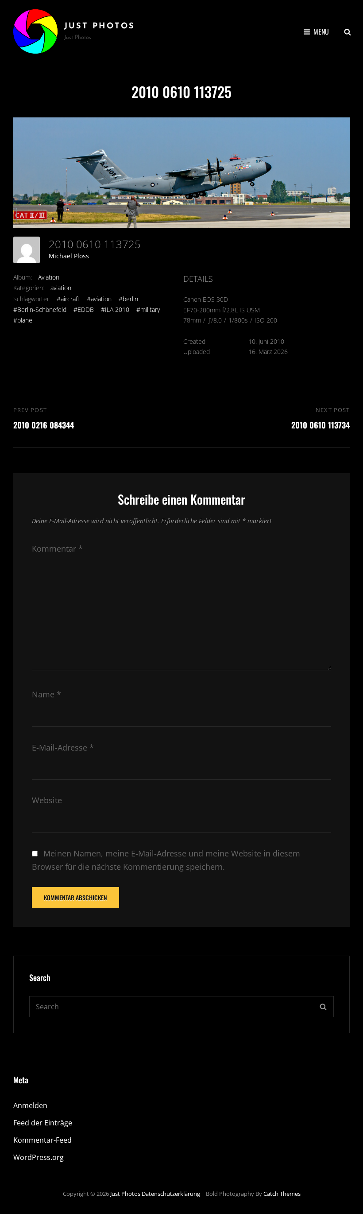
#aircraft (68, 299)
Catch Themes (282, 1194)
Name (46, 694)
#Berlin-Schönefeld (39, 309)
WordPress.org (38, 1157)
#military (148, 309)
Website (47, 800)
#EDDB (83, 309)
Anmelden (30, 1105)
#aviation (99, 299)
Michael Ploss (69, 256)
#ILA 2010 (115, 309)
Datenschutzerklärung (171, 1194)
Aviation (48, 277)
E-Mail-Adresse (63, 747)
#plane (22, 320)
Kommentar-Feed (42, 1140)
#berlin (128, 299)
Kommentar (57, 548)
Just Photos (99, 27)
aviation (60, 288)
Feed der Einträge (42, 1123)
